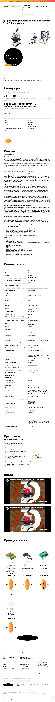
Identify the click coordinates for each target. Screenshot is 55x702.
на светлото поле (32, 365)
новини (24, 7)
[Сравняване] (46, 6)
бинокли (24, 12)
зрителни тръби (34, 12)
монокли (49, 12)
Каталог (15, 18)
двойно (30, 362)
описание (8, 141)
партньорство (26, 5)
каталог (24, 3)
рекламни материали (8, 668)
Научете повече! (41, 1)
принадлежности (45, 141)
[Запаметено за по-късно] (44, 6)
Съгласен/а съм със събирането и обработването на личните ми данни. (32, 685)
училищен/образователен (34, 359)
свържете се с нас (24, 668)
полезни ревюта (24, 664)
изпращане (8, 685)
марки (28, 7)
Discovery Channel (12, 156)
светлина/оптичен (38, 288)
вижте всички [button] (27, 638)
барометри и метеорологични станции (26, 658)
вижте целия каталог (27, 14)
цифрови (46, 288)
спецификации (17, 141)
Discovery (30, 122)
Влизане (8, 65)
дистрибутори (26, 9)
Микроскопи (21, 18)
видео (35, 141)
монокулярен (31, 290)
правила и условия (25, 662)
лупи (42, 12)
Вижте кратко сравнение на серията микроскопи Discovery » (19, 171)
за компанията (6, 662)
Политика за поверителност (10, 699)
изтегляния (27, 141)
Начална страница (7, 18)
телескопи (6, 12)
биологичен (31, 288)
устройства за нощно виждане (8, 658)
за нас (29, 3)
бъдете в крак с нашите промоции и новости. (17, 678)
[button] (41, 6)
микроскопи (15, 12)
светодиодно (31, 335)
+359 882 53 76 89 (42, 662)
